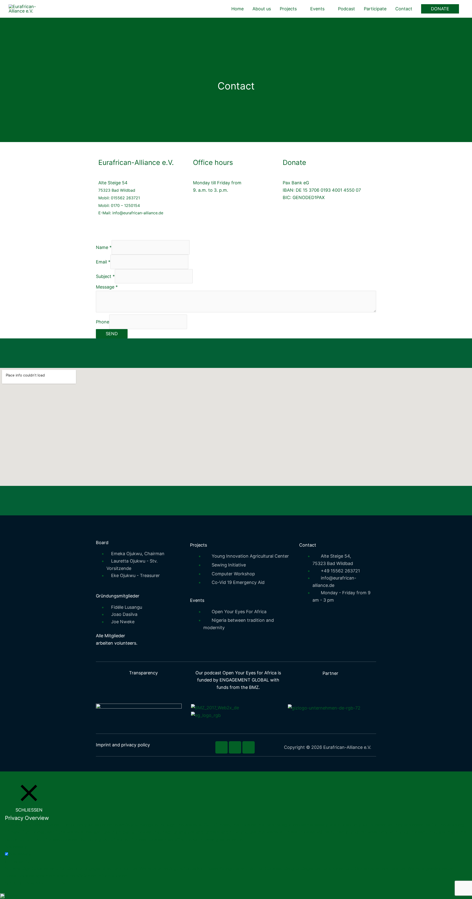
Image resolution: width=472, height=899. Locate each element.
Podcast (346, 8)
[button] (440, 9)
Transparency (143, 672)
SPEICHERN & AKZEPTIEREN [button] (35, 883)
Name (104, 247)
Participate (375, 8)
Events (317, 8)
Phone (102, 321)
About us (261, 8)
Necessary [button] (16, 846)
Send (112, 333)
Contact (403, 8)
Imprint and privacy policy (123, 744)
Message (107, 287)
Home (237, 8)
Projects (288, 8)
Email (103, 261)
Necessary (20, 853)
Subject (105, 276)
